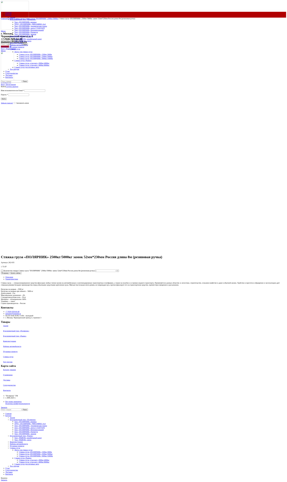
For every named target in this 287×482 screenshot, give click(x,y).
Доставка (6, 380)
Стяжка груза (19, 19)
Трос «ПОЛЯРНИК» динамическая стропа (30, 426)
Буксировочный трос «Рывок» (14, 336)
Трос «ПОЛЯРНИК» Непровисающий (29, 430)
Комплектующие (9, 341)
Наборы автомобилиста (12, 346)
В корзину (5, 273)
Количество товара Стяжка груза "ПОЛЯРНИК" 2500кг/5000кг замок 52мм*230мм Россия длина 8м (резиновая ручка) (49, 271)
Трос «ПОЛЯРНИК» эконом (25, 434)
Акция (12, 17)
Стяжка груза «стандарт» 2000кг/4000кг (34, 460)
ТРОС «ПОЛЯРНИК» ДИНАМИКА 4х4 (30, 424)
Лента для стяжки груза (23, 450)
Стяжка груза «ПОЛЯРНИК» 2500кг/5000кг (36, 454)
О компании (8, 375)
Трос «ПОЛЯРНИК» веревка (25, 422)
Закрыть (4, 407)
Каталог (10, 19)
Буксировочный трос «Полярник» (16, 331)
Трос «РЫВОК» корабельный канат (28, 438)
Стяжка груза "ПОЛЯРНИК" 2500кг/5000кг (42, 19)
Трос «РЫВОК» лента (22, 440)
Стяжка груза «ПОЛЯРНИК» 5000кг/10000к (36, 456)
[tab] (145, 277)
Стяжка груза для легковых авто (26, 464)
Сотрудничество (9, 385)
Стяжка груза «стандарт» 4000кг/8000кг (34, 462)
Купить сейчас (16, 273)
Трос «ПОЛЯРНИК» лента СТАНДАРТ (29, 428)
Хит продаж (7, 362)
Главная (4, 19)
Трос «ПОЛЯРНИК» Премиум (26, 432)
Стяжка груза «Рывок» (23, 458)
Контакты (7, 390)
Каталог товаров (9, 370)
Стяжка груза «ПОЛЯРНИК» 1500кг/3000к (35, 452)
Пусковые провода (10, 352)
